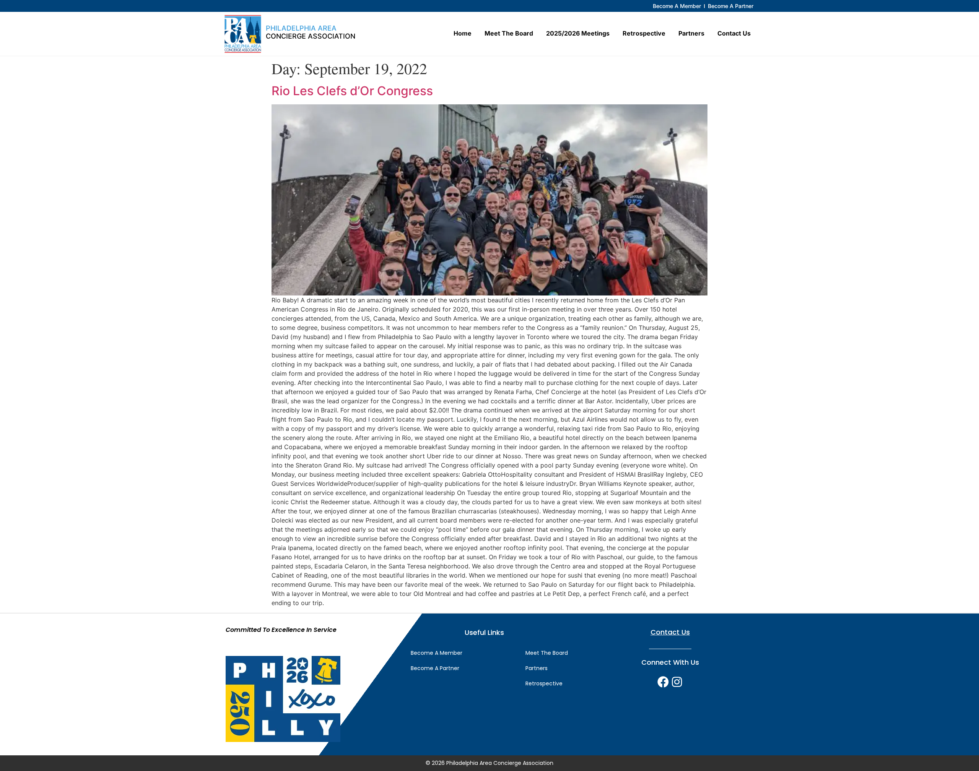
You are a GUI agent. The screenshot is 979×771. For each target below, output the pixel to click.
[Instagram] (677, 682)
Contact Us (734, 33)
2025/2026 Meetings (578, 33)
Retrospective (644, 33)
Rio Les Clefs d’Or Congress (352, 90)
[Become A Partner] (730, 6)
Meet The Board (509, 33)
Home (463, 33)
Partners (691, 33)
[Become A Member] (677, 6)
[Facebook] (663, 682)
